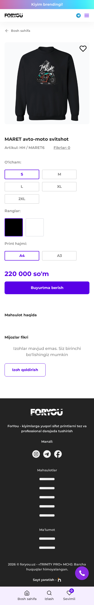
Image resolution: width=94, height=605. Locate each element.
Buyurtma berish (47, 288)
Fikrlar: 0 (62, 148)
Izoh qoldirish (25, 370)
